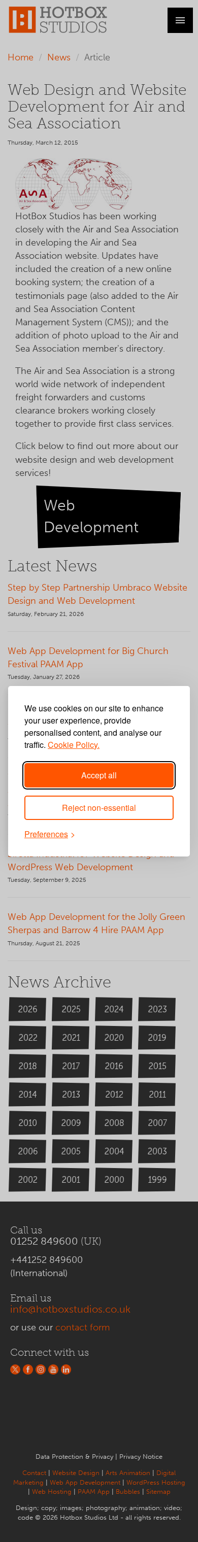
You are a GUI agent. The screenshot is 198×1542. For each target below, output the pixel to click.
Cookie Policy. (74, 744)
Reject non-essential (99, 807)
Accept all (99, 775)
